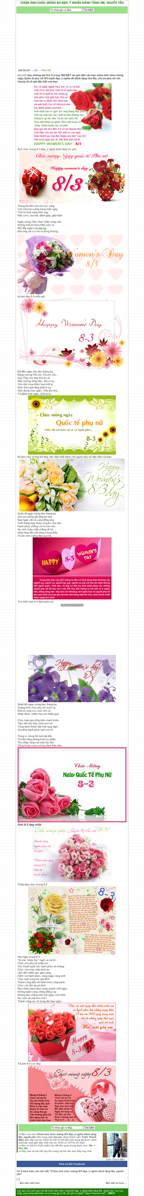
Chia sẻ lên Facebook (72, 1164)
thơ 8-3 (50, 75)
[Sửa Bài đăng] (18, 1180)
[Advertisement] (72, 40)
